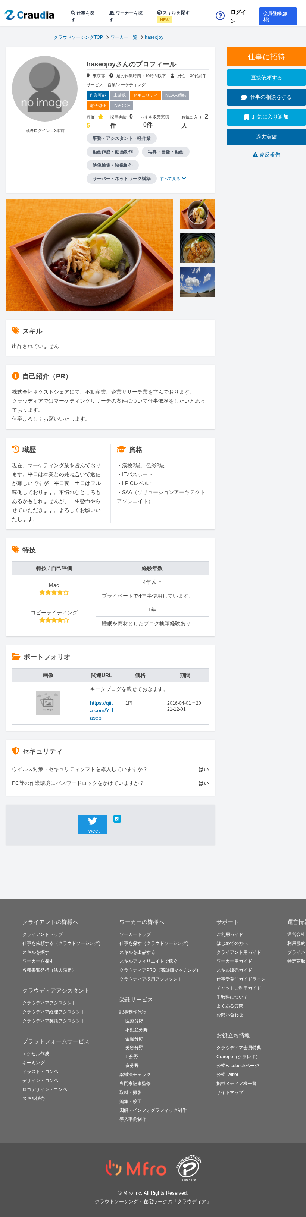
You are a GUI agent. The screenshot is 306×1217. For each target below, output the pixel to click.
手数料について (232, 997)
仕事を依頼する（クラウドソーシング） (62, 943)
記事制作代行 (132, 1012)
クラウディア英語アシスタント (53, 1020)
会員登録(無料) (275, 16)
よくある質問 (229, 1006)
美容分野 (134, 1047)
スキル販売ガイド (234, 970)
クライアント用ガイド (238, 952)
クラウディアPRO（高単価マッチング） (160, 970)
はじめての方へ (232, 943)
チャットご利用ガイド (238, 988)
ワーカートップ (135, 934)
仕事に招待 (266, 57)
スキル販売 (33, 1098)
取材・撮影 (130, 1092)
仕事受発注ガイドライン (241, 979)
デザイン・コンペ (40, 1080)
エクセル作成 (35, 1053)
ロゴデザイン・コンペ (44, 1089)
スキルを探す (175, 16)
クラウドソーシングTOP (78, 37)
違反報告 (269, 155)
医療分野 (134, 1020)
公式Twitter (227, 1074)
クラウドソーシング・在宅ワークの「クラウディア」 (153, 1201)
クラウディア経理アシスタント (53, 1012)
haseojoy (154, 37)
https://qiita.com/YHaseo (101, 710)
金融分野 (134, 1038)
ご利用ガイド (229, 934)
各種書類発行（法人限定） (49, 970)
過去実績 (266, 137)
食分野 (132, 1065)
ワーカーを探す (126, 16)
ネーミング (33, 1062)
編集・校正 (130, 1101)
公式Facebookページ (237, 1065)
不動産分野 (136, 1029)
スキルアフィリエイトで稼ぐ (148, 961)
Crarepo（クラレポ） (238, 1056)
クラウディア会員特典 (238, 1047)
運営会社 (296, 934)
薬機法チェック (135, 1074)
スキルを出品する (137, 952)
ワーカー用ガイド (234, 961)
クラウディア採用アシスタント (150, 979)
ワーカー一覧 (123, 37)
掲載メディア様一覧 (236, 1083)
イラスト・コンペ (40, 1071)
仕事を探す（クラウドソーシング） (155, 943)
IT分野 (131, 1056)
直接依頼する (266, 78)
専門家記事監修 (135, 1083)
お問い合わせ (229, 1015)
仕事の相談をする (271, 97)
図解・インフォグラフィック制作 (153, 1110)
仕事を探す (82, 16)
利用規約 (296, 943)
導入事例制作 (132, 1119)
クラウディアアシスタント (49, 1003)
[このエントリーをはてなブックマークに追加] (128, 819)
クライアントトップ (42, 934)
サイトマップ (229, 1092)
